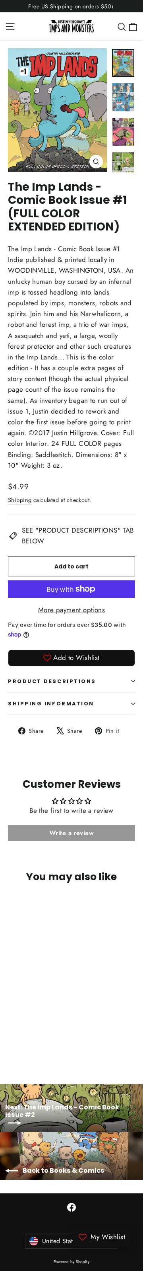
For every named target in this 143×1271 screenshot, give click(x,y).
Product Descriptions (52, 681)
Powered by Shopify (72, 1262)
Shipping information (51, 703)
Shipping (19, 500)
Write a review (71, 833)
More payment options (71, 610)
